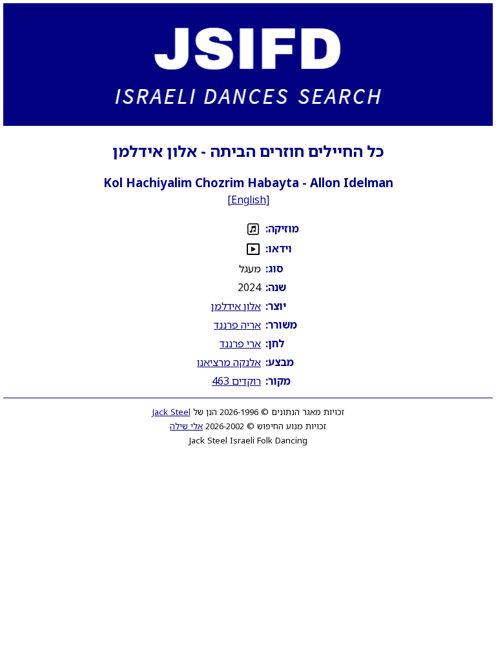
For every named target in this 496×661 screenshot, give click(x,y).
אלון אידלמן (236, 306)
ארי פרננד (240, 343)
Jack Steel (171, 412)
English (248, 199)
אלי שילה (186, 426)
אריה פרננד (237, 325)
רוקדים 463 (236, 381)
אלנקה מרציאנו (229, 362)
